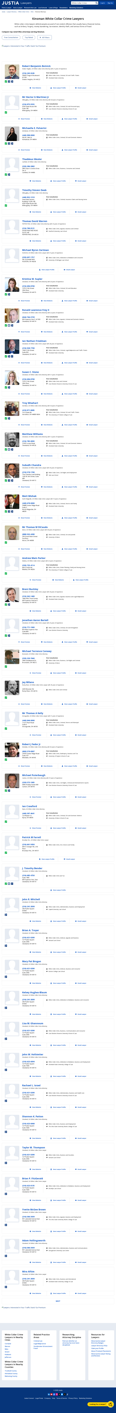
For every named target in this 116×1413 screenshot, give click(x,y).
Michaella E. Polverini (34, 128)
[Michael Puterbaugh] (12, 781)
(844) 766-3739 (28, 317)
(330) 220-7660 (28, 658)
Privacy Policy (73, 1398)
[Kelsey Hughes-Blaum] (12, 998)
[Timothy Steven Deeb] (12, 196)
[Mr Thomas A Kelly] (12, 719)
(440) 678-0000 (28, 503)
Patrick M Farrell (31, 837)
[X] (65, 1394)
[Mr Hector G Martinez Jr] (12, 102)
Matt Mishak (29, 496)
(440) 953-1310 (28, 197)
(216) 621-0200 (28, 937)
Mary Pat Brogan (31, 961)
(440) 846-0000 (28, 720)
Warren (7, 1346)
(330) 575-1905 (28, 782)
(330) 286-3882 (28, 166)
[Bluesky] (62, 1394)
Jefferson (8, 1357)
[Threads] (59, 1394)
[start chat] (110, 1404)
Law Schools (42, 8)
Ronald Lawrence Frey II (35, 309)
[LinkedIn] (49, 1394)
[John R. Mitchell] (12, 905)
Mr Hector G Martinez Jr (35, 97)
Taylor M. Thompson (33, 1147)
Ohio (32, 11)
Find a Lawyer (6, 8)
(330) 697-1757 (28, 257)
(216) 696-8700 (28, 286)
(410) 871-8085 (28, 410)
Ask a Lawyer (18, 8)
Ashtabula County (11, 1374)
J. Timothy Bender (32, 868)
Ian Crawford (29, 806)
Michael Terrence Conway (36, 651)
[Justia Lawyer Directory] (10, 3)
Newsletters (64, 8)
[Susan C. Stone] (12, 377)
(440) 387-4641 (28, 813)
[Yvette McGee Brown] (12, 1215)
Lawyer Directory (12, 11)
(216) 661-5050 (28, 844)
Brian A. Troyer (30, 930)
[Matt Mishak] (12, 501)
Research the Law (30, 8)
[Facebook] (54, 1394)
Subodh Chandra (31, 465)
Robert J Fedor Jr (31, 744)
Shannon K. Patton (32, 1116)
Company (47, 1398)
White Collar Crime (23, 11)
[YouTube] (51, 1394)
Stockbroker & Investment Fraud (43, 1347)
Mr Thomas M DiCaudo (35, 527)
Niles (6, 1349)
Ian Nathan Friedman (34, 340)
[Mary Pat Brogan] (12, 967)
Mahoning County (11, 1376)
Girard (7, 1352)
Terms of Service (61, 1398)
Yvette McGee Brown (34, 1209)
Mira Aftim (28, 1271)
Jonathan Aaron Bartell (35, 620)
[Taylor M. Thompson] (12, 1153)
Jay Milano (28, 682)
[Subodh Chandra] (12, 470)
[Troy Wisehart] (12, 408)
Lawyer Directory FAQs (99, 1346)
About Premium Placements (101, 1351)
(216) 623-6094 (28, 1061)
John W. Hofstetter (32, 1054)
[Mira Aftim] (12, 1277)
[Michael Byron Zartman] (12, 255)
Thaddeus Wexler (32, 159)
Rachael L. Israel (31, 1085)
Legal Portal (39, 1398)
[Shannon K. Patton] (12, 1122)
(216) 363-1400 (28, 596)
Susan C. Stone (30, 371)
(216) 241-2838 (28, 906)
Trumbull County (11, 1371)
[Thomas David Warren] (12, 227)
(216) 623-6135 (28, 1185)
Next (58, 1301)
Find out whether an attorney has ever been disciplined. (70, 1343)
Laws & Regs (53, 8)
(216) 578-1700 (28, 472)
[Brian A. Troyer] (12, 936)
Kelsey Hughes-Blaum (34, 992)
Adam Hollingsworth (33, 1240)
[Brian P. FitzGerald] (12, 1184)
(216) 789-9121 (28, 228)
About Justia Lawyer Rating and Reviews (100, 1355)
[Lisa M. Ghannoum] (12, 1029)
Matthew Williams (32, 434)
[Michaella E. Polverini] (12, 133)
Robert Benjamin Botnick (36, 66)
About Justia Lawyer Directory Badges (98, 1342)
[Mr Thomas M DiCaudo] (12, 533)
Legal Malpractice (40, 1344)
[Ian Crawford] (12, 812)
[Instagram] (57, 1394)
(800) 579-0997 (28, 751)
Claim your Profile (97, 1348)
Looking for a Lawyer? (98, 1404)
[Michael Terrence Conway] (12, 657)
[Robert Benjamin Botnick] (12, 71)
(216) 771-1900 (28, 627)
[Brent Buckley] (12, 595)
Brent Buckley (30, 589)
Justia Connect (29, 1398)
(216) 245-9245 (28, 73)
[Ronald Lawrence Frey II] (12, 315)
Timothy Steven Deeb (34, 190)
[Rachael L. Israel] (12, 1091)
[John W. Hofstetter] (12, 1060)
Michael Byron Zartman (35, 250)
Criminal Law (38, 1341)
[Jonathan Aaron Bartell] (12, 626)
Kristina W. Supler (32, 278)
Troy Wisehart (30, 402)
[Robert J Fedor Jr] (12, 750)
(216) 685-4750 (28, 875)
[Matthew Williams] (12, 439)
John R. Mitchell (31, 899)
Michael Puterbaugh (33, 775)
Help (53, 1398)
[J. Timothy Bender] (12, 874)
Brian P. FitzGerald (32, 1178)
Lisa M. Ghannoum (32, 1023)
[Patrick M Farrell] (12, 843)
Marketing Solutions (76, 8)
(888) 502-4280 (28, 534)
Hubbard (8, 1355)
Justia (3, 11)
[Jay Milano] (12, 688)
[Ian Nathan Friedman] (12, 346)
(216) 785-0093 (28, 441)
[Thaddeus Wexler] (12, 165)
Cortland (8, 1344)
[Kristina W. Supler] (12, 284)
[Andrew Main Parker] (12, 563)
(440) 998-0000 (28, 135)
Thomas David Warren (34, 221)
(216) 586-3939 (28, 1216)
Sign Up (110, 3)
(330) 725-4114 (28, 565)
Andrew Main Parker (33, 558)
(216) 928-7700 (28, 348)
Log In (103, 3)
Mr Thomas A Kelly (32, 713)
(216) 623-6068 (28, 1123)
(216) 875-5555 (28, 104)
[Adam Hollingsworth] (12, 1246)
